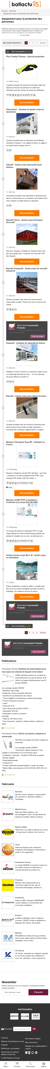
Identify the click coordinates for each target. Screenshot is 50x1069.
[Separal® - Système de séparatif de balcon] (26, 355)
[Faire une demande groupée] (19, 51)
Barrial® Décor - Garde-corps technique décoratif (24, 221)
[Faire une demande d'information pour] (19, 625)
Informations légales (33, 1039)
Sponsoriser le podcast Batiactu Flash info (10, 1053)
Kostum (18, 915)
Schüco (11, 582)
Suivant (43, 43)
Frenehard (19, 898)
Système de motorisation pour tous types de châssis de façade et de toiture (24, 670)
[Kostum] (8, 920)
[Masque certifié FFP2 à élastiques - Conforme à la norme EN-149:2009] (26, 514)
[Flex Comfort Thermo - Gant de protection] (26, 68)
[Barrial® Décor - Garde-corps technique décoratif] (26, 234)
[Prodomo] (8, 885)
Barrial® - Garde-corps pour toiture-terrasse (26, 396)
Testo (17, 845)
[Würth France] (8, 814)
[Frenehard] (8, 903)
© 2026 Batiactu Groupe (10, 1058)
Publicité (4, 1045)
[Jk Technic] (8, 956)
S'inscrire (38, 992)
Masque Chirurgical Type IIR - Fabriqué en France (25, 443)
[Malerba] (8, 938)
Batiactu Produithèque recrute (12, 1041)
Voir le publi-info (9, 728)
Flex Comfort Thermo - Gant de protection (25, 57)
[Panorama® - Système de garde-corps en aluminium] (26, 123)
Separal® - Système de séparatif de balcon (25, 343)
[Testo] (8, 850)
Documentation (27, 102)
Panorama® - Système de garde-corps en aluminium (25, 110)
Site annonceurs (31, 1042)
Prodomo (19, 880)
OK (34, 1029)
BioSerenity (13, 469)
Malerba (18, 933)
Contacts (4, 1038)
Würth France (14, 81)
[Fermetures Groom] (8, 867)
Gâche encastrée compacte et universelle (24, 735)
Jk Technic (19, 951)
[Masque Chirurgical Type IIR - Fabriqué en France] (26, 456)
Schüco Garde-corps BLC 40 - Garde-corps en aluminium (26, 556)
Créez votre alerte (37, 336)
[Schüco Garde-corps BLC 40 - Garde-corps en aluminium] (26, 569)
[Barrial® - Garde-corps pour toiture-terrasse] (26, 408)
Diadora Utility (21, 827)
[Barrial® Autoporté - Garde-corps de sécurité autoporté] (26, 282)
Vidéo (10, 487)
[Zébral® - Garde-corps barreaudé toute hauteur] (26, 179)
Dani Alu (12, 137)
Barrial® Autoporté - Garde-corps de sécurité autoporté (26, 269)
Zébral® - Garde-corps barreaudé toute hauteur (24, 166)
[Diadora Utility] (8, 832)
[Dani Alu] (8, 797)
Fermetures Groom (23, 862)
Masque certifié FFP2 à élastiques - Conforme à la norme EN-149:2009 (22, 501)
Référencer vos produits (10, 1048)
